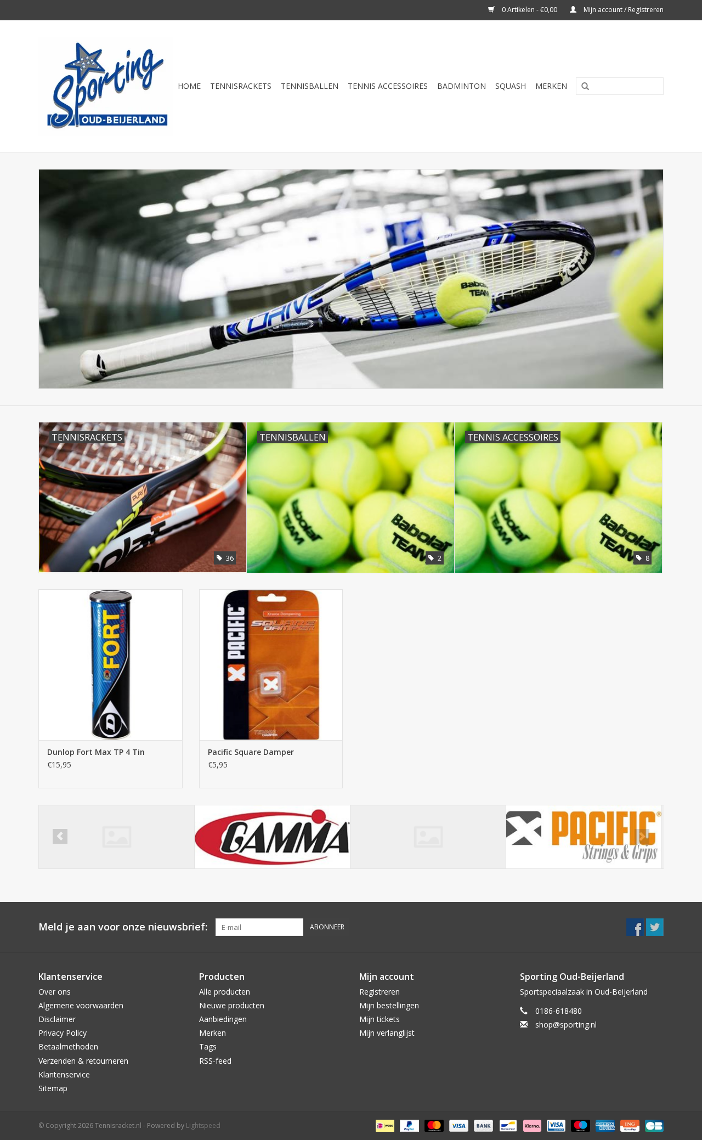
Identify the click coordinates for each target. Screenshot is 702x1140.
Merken (551, 86)
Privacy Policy (62, 1033)
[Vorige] (60, 836)
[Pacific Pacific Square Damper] (271, 664)
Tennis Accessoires (388, 86)
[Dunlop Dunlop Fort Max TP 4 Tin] (110, 664)
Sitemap (52, 1088)
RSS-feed (215, 1061)
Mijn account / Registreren (623, 9)
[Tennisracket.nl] (105, 86)
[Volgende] (642, 836)
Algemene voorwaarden (80, 1005)
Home (189, 86)
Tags (208, 1046)
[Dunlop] (116, 836)
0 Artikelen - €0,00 (529, 9)
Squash (510, 86)
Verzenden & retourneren (83, 1061)
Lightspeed (203, 1125)
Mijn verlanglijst (387, 1033)
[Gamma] (272, 836)
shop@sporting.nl (566, 1024)
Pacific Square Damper (251, 752)
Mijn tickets (379, 1019)
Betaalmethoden (68, 1046)
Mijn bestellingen (389, 1005)
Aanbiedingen (223, 1019)
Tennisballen (309, 86)
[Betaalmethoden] (384, 1125)
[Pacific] (428, 836)
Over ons (54, 991)
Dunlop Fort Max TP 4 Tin (96, 752)
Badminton (461, 86)
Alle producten (224, 991)
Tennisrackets (240, 86)
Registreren (379, 991)
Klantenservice (64, 1074)
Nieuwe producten (231, 1005)
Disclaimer (57, 1019)
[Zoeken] (581, 86)
